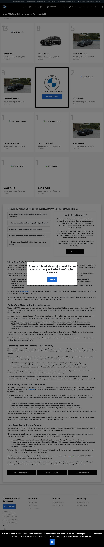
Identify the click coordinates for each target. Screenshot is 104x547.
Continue (52, 279)
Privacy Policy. (86, 536)
